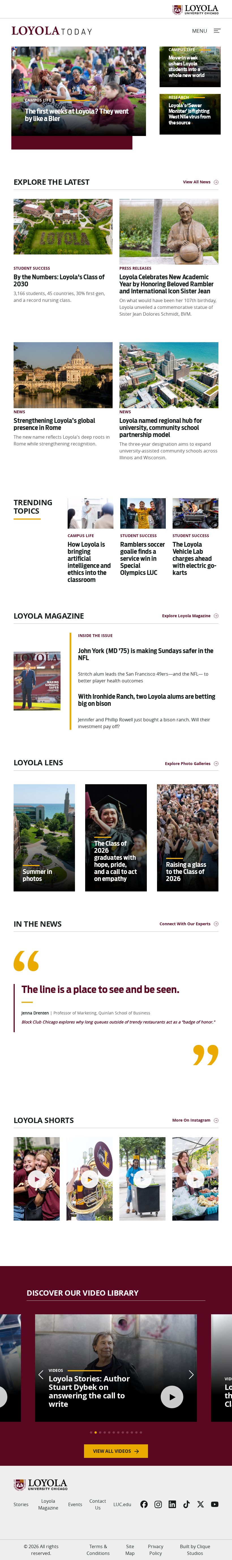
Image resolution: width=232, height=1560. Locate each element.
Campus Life (38, 100)
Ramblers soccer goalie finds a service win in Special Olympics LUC (142, 558)
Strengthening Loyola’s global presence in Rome (54, 424)
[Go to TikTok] (186, 1504)
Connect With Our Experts (185, 923)
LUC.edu (122, 1504)
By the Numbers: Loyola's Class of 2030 (59, 280)
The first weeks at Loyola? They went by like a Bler (77, 115)
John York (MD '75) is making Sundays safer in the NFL (145, 654)
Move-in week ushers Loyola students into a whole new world (187, 66)
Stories (21, 1504)
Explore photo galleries (187, 763)
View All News (196, 181)
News (19, 411)
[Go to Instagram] (158, 1504)
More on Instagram (191, 1120)
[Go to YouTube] (214, 1504)
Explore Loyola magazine (186, 615)
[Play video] (37, 1179)
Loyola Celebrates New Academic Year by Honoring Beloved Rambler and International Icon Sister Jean (166, 284)
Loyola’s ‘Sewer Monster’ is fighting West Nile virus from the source (189, 114)
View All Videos (112, 1451)
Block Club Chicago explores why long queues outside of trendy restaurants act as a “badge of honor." (118, 1022)
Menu (199, 30)
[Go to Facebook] (144, 1504)
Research (179, 97)
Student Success (32, 268)
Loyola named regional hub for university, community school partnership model (160, 427)
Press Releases (135, 268)
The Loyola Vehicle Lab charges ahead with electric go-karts (194, 558)
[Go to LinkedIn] (172, 1504)
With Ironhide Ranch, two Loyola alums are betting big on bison (146, 700)
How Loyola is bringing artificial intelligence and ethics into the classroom (89, 562)
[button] (91, 1432)
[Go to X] (200, 1504)
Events (75, 1504)
